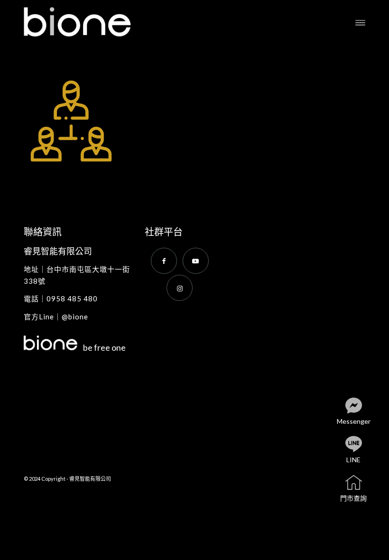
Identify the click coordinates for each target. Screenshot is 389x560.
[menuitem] (360, 22)
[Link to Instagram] (180, 288)
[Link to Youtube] (196, 261)
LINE (353, 460)
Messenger (353, 421)
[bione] (88, 21)
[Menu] (360, 22)
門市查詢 (353, 498)
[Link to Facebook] (164, 261)
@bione (75, 316)
